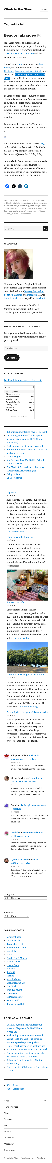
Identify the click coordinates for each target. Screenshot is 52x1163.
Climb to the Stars (18, 9)
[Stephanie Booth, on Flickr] (26, 264)
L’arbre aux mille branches (20, 537)
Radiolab (11, 968)
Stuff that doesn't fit (23, 200)
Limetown (12, 993)
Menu (44, 9)
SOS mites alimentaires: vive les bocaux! (27, 432)
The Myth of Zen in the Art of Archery (25, 467)
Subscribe (12, 358)
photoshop (14, 208)
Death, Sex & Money (17, 958)
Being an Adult (14, 474)
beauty (30, 203)
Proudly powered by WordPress (33, 1158)
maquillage (35, 206)
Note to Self (12, 1000)
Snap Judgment (14, 990)
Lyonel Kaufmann (20, 859)
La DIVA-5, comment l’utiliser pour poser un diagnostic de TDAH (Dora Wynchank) (24, 439)
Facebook (40, 298)
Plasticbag (9, 71)
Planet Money (13, 961)
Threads (18, 295)
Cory (42, 143)
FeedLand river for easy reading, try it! (23, 380)
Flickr (15, 298)
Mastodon (38, 291)
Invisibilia (11, 951)
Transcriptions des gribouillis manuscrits (27, 712)
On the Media (13, 940)
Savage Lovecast (15, 944)
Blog (6, 1100)
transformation (27, 211)
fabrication (8, 206)
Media (43, 206)
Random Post (11, 1107)
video (36, 211)
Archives (8, 912)
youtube (14, 214)
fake (15, 206)
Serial (9, 954)
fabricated (42, 203)
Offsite (6, 208)
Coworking (9, 1150)
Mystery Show (14, 937)
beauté (23, 203)
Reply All (11, 972)
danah (20, 64)
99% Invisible (14, 979)
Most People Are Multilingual (21, 470)
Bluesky (28, 291)
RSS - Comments (15, 1089)
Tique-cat (12, 492)
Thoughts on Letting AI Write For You (25, 674)
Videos (42, 211)
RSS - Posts (12, 1085)
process (23, 208)
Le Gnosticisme (14, 478)
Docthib (15, 832)
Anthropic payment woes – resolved (25, 446)
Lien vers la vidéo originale (28, 71)
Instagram (32, 295)
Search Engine (14, 456)
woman (7, 214)
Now (6, 1113)
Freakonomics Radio (17, 947)
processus (31, 208)
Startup (10, 975)
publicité (16, 211)
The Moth (12, 986)
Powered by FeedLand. (19, 417)
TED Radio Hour (14, 997)
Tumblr (7, 298)
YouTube (8, 295)
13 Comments (25, 214)
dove (36, 203)
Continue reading (15, 531)
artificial (7, 203)
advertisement (39, 200)
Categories (9, 894)
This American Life (16, 983)
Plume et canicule (15, 602)
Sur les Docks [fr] (15, 1004)
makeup (25, 206)
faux (20, 206)
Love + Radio (13, 965)
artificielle (15, 203)
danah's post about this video (19, 53)
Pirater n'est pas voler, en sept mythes (26, 1046)
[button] (33, 389)
